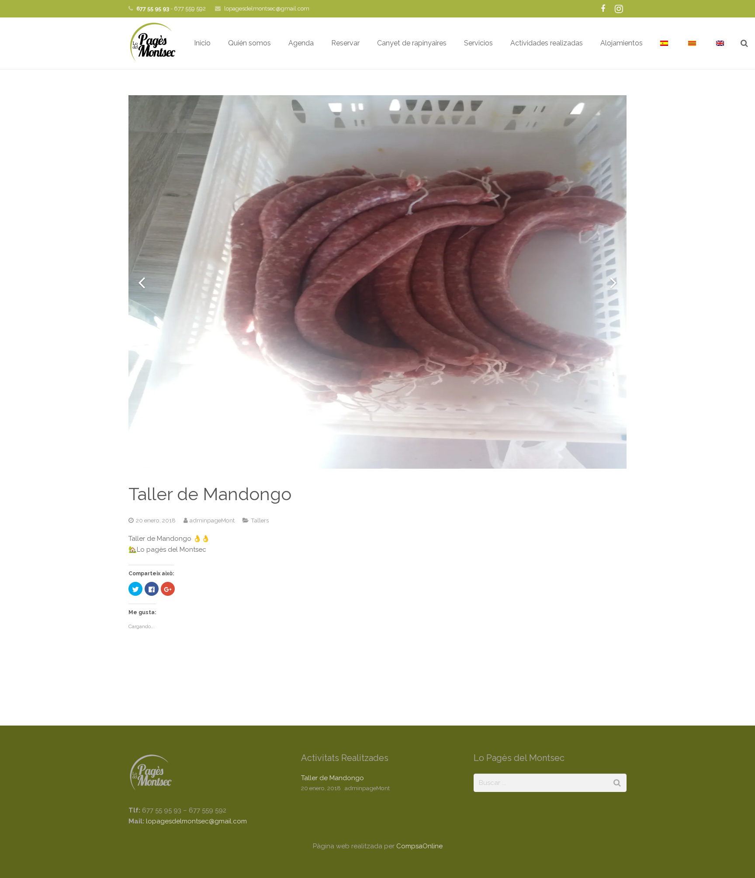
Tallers (260, 520)
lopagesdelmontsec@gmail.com (266, 8)
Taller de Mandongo (332, 778)
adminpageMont (212, 520)
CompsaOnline (419, 846)
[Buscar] (744, 43)
